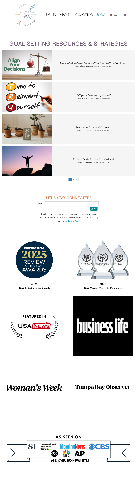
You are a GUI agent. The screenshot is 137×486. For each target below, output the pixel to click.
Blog (101, 15)
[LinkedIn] (115, 15)
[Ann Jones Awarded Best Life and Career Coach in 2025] (34, 264)
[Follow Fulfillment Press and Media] (68, 451)
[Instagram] (124, 15)
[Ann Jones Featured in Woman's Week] (34, 387)
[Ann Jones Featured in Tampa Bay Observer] (103, 387)
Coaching (84, 15)
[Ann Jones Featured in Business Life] (103, 326)
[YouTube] (111, 15)
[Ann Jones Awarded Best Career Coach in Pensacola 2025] (103, 264)
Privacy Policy (73, 221)
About (65, 15)
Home (51, 15)
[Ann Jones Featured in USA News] (34, 326)
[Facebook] (120, 15)
